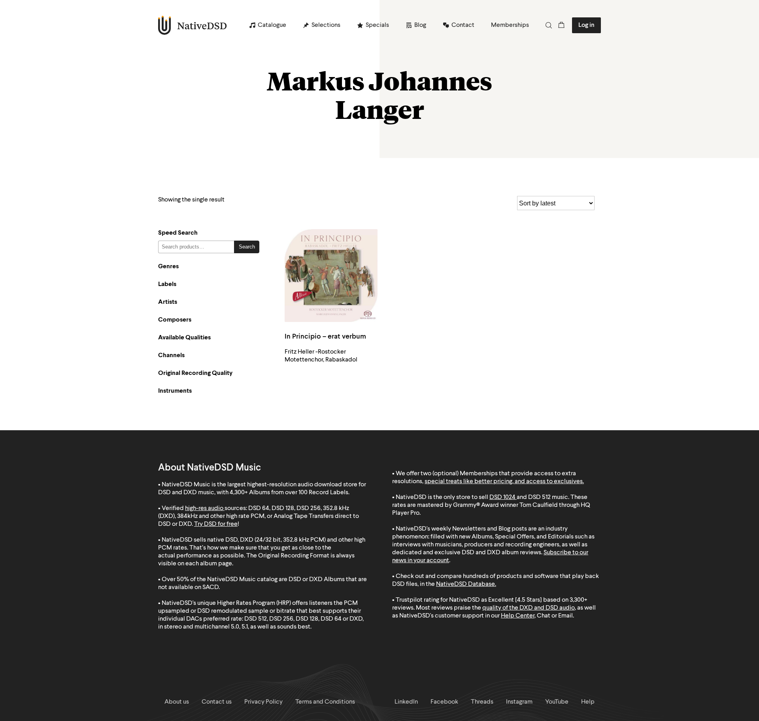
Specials (377, 25)
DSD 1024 (502, 497)
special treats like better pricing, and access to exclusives (504, 481)
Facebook (444, 702)
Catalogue (272, 25)
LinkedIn (406, 702)
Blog (420, 25)
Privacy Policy (263, 702)
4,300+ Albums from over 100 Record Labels (289, 492)
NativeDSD (192, 25)
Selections (326, 25)
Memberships (510, 25)
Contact (462, 25)
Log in (586, 25)
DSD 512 (539, 497)
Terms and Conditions (325, 702)
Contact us (217, 702)
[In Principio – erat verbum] (331, 275)
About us (176, 702)
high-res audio (204, 508)
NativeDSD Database (465, 584)
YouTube (556, 702)
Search (247, 247)
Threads (482, 702)
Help (588, 702)
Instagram (519, 702)
